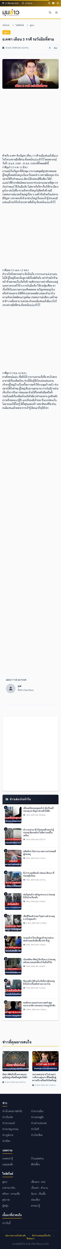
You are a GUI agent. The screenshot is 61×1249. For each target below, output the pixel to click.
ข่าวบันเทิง (7, 1117)
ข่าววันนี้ (6, 1223)
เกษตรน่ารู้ (7, 1158)
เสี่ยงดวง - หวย (38, 1181)
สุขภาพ (6, 1199)
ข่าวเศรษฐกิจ (37, 1117)
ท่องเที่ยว (35, 1199)
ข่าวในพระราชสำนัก (12, 1111)
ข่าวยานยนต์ (8, 1123)
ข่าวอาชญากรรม (10, 1129)
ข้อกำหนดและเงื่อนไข (41, 1235)
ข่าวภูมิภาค (7, 1135)
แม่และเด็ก (7, 1164)
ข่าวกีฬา (6, 1141)
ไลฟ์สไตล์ (20, 25)
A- (50, 47)
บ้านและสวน (37, 1158)
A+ (55, 47)
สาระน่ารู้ (35, 1205)
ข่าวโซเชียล (36, 1135)
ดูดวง (32, 25)
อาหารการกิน (8, 1187)
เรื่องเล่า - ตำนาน (39, 1187)
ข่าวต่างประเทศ (38, 1123)
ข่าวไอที (35, 1129)
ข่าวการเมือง (37, 1111)
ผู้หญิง (5, 1205)
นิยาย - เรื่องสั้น (38, 1193)
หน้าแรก (6, 25)
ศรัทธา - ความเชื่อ (11, 1193)
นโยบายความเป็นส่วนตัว (15, 1235)
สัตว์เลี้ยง (35, 1164)
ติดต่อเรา (30, 1238)
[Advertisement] (30, 123)
